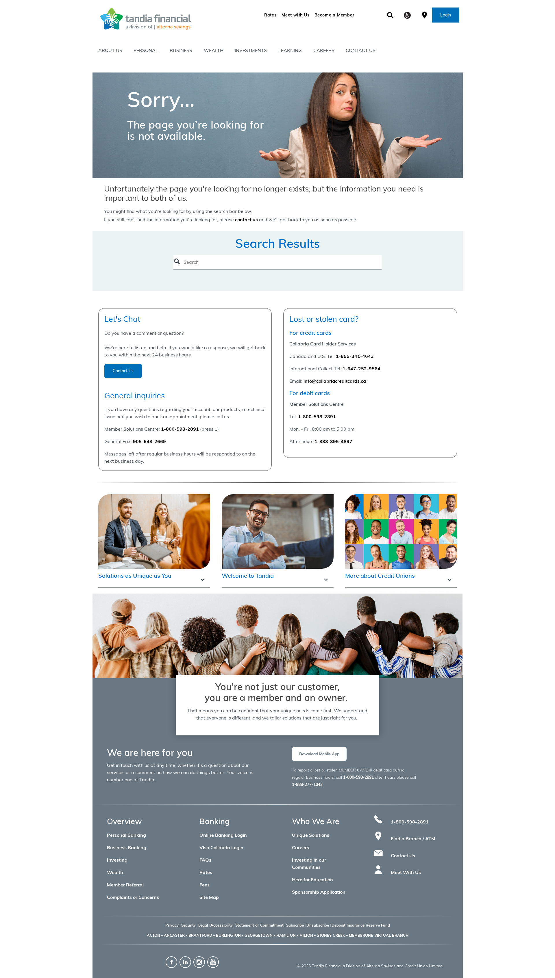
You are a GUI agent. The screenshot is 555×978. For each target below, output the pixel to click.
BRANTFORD (200, 935)
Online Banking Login (223, 835)
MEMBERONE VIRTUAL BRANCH (378, 935)
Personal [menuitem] (146, 50)
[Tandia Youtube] (213, 961)
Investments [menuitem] (251, 50)
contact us (246, 219)
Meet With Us (406, 872)
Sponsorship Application (318, 892)
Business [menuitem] (181, 50)
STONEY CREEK (331, 935)
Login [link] (445, 15)
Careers (300, 847)
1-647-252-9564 (361, 368)
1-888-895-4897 (333, 441)
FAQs (205, 860)
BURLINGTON (228, 935)
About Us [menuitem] (110, 50)
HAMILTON (286, 935)
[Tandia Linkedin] (186, 961)
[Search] (390, 15)
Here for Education (312, 879)
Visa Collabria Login (221, 847)
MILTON (306, 935)
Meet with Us (296, 15)
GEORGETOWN (259, 935)
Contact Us (123, 370)
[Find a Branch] (424, 14)
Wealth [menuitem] (213, 50)
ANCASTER (174, 935)
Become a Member (334, 15)
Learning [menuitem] (290, 50)
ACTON (153, 935)
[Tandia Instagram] (199, 961)
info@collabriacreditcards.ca (335, 381)
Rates (270, 15)
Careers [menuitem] (323, 50)
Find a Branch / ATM (413, 838)
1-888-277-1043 (307, 784)
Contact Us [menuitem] (360, 50)
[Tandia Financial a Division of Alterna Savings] (165, 19)
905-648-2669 (149, 441)
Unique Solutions (310, 835)
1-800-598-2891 (317, 416)
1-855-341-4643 (355, 356)
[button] (407, 15)
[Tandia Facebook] (171, 961)
